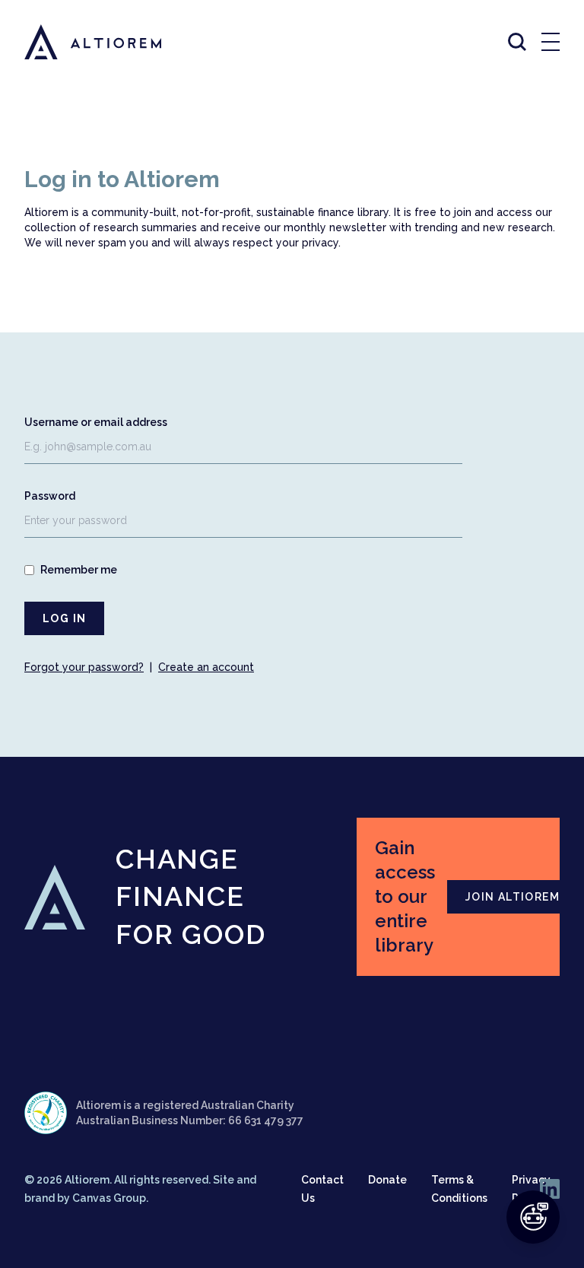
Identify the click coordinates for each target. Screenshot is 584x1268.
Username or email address (95, 422)
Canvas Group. (110, 1198)
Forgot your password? (84, 667)
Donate (387, 1180)
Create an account (206, 667)
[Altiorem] (79, 41)
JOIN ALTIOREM (512, 897)
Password (49, 496)
